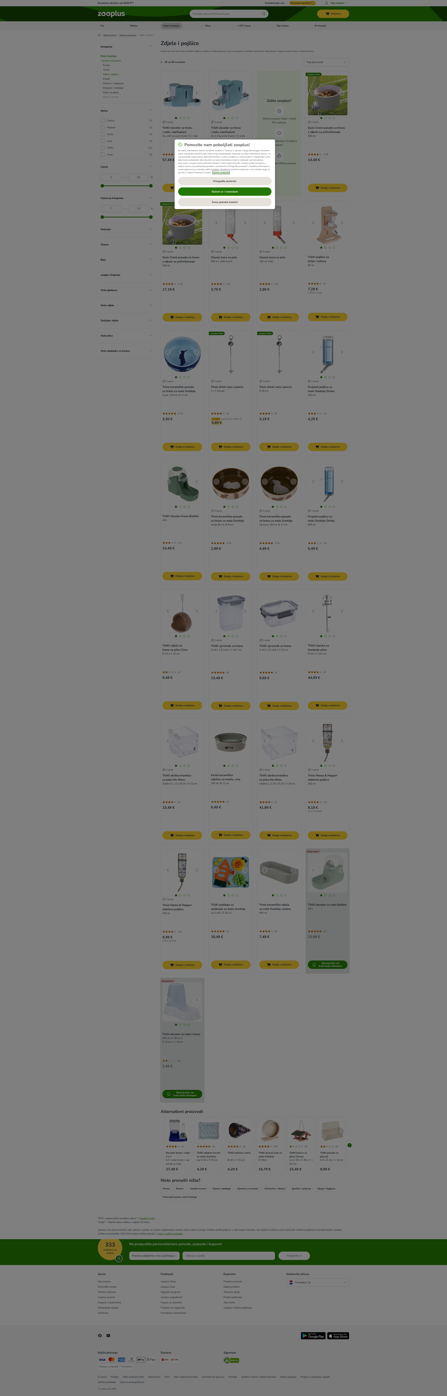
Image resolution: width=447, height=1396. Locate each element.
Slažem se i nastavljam (225, 191)
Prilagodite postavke (224, 181)
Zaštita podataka (221, 172)
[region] (225, 174)
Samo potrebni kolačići (225, 202)
